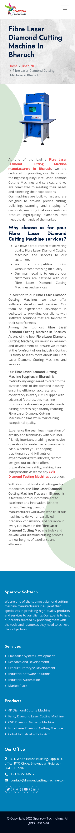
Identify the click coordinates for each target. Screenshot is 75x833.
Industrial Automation (24, 680)
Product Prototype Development (31, 668)
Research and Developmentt (28, 662)
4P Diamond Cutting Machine (29, 710)
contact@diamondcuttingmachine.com (38, 780)
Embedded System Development (31, 656)
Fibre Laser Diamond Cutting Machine (35, 728)
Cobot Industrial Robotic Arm (29, 734)
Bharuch (28, 66)
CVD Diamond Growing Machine (31, 722)
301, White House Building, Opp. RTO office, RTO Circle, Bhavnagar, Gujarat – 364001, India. (34, 763)
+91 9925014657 (22, 774)
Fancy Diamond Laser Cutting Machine (36, 716)
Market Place (17, 686)
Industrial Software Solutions (29, 674)
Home (13, 66)
